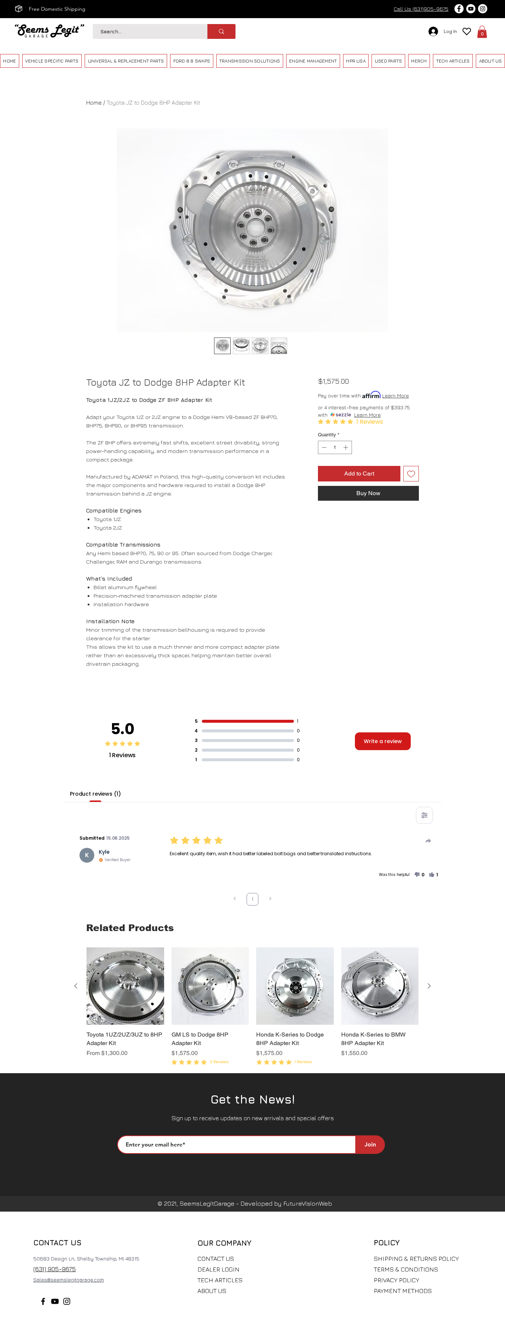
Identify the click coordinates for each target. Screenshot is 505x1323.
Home (94, 102)
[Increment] (346, 447)
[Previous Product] (75, 985)
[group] (252, 1007)
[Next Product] (429, 985)
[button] (482, 32)
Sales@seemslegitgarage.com (68, 1279)
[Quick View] (125, 986)
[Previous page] (235, 899)
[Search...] (221, 31)
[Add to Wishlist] (411, 473)
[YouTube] (55, 1301)
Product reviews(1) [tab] (95, 794)
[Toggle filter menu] (424, 815)
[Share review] (428, 840)
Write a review (383, 741)
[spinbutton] (335, 447)
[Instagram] (66, 1301)
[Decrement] (323, 447)
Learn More (395, 395)
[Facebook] (43, 1301)
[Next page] (270, 899)
